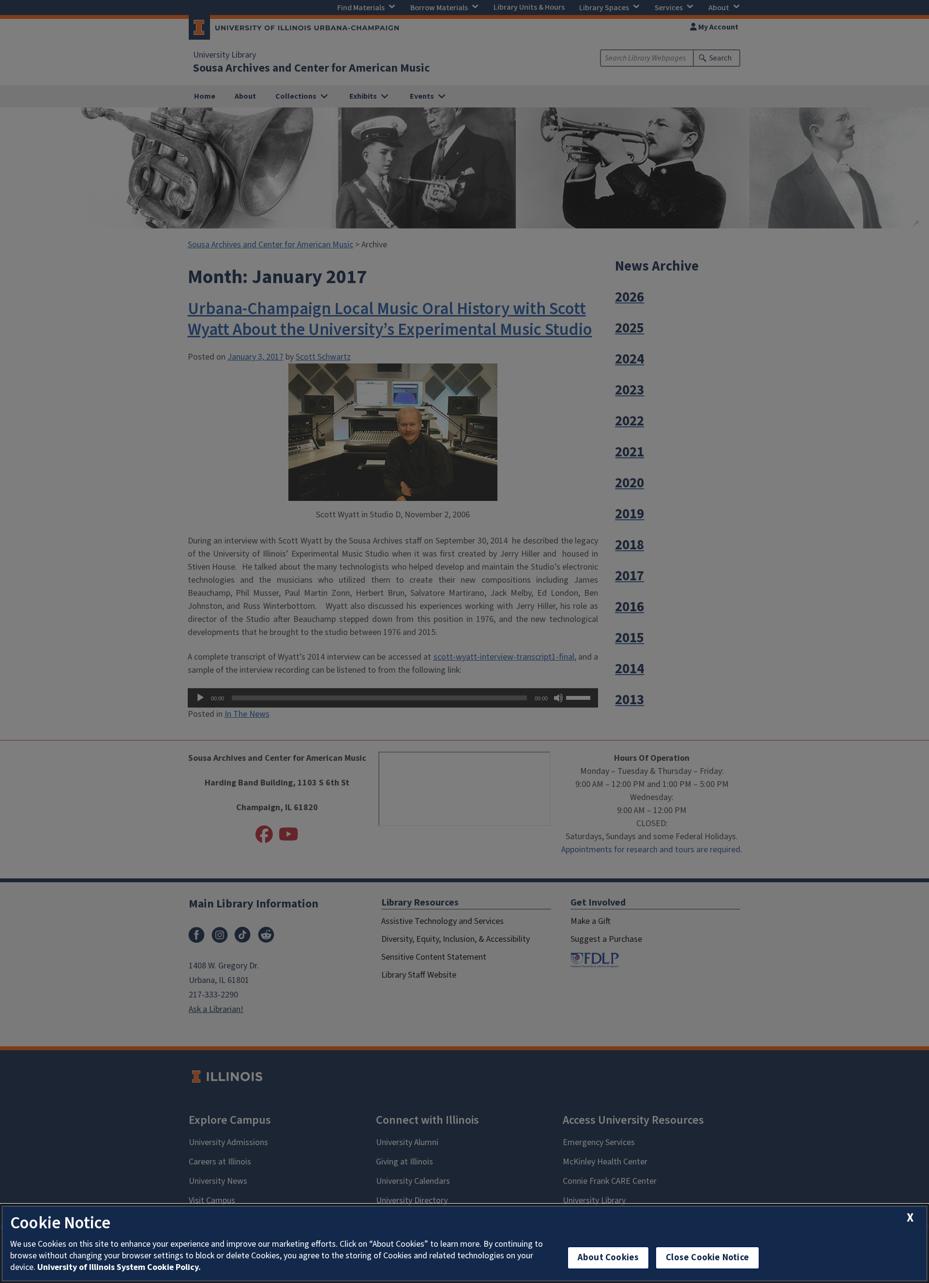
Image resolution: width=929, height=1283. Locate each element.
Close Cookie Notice (707, 1257)
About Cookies (608, 1257)
